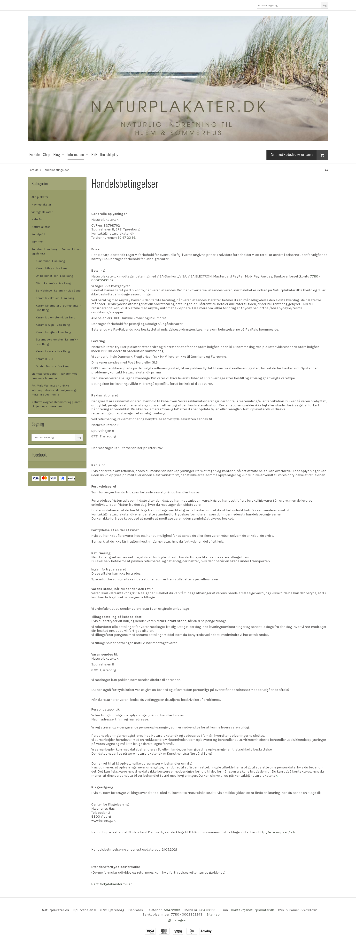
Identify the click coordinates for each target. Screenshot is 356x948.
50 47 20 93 (126, 238)
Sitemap (213, 914)
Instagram (179, 920)
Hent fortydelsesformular (111, 884)
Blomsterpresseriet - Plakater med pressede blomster (54, 376)
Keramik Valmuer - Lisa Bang (55, 298)
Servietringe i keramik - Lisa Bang (58, 290)
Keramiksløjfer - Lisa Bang (53, 332)
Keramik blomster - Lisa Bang (55, 317)
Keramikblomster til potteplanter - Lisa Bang (58, 308)
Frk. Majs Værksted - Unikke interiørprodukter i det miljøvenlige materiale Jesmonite (54, 390)
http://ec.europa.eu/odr (276, 832)
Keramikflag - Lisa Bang (51, 268)
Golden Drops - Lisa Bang (52, 366)
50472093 (172, 910)
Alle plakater (39, 197)
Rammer (37, 241)
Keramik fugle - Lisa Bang (53, 324)
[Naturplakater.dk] (178, 78)
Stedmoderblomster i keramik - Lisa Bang (57, 342)
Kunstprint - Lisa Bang (50, 261)
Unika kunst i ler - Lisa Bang (54, 275)
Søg (324, 5)
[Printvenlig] (326, 170)
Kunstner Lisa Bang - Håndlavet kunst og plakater (56, 251)
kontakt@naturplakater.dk (252, 910)
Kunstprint (38, 234)
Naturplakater (40, 227)
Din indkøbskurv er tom (292, 154)
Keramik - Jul (44, 359)
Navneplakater (41, 204)
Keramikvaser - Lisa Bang (53, 351)
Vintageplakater (42, 212)
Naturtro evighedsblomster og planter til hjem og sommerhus (56, 404)
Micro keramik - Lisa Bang (53, 283)
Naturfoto (37, 219)
